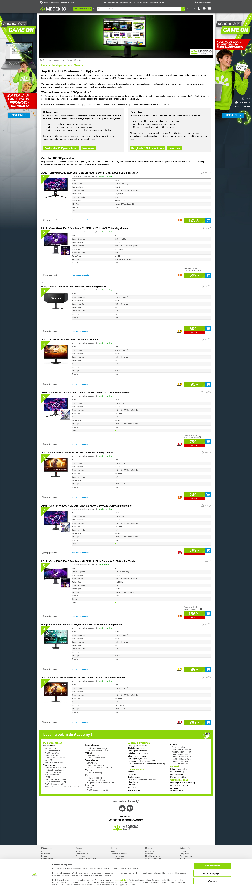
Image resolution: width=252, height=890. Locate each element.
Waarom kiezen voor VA (181, 749)
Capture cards (134, 790)
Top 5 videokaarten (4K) (54, 784)
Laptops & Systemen (139, 742)
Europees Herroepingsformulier (87, 859)
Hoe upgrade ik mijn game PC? (141, 761)
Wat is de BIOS (176, 790)
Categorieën (185, 848)
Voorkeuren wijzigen (210, 873)
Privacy (44, 856)
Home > (45, 65)
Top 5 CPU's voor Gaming (55, 758)
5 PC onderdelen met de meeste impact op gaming (146, 765)
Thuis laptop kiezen (136, 748)
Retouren (79, 851)
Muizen (131, 772)
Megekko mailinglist (152, 856)
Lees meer (88, 148)
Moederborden (92, 745)
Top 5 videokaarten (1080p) (56, 779)
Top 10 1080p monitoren (182, 757)
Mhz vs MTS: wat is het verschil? (100, 768)
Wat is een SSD (93, 755)
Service (79, 848)
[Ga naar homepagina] (56, 9)
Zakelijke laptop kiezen (138, 753)
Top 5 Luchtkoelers (94, 778)
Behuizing (89, 785)
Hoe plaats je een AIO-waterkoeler (100, 783)
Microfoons (133, 782)
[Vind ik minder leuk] (129, 808)
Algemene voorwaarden (154, 859)
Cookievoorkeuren (48, 859)
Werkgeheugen (92, 760)
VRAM (47, 777)
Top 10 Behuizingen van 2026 (99, 790)
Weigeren (212, 881)
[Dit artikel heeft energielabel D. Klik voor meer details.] (179, 669)
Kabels (182, 859)
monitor (173, 744)
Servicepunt (80, 856)
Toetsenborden (134, 777)
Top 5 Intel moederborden (97, 748)
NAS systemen (176, 774)
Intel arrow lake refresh (54, 762)
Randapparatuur (136, 769)
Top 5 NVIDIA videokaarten (55, 768)
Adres (113, 851)
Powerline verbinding (179, 777)
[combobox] (139, 9)
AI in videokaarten (52, 775)
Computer (183, 851)
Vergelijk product (50, 220)
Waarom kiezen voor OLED (182, 754)
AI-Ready (174, 788)
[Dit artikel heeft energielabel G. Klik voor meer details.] (179, 444)
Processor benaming (53, 751)
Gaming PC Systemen (137, 758)
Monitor (78, 65)
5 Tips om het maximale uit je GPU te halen (62, 786)
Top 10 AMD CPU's (52, 755)
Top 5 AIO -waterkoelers (96, 780)
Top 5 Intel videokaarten (54, 772)
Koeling (88, 775)
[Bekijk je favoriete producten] (204, 9)
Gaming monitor (178, 747)
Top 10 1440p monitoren (182, 759)
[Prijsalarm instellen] (202, 172)
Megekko (149, 848)
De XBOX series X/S (179, 785)
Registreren (45, 854)
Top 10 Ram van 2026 (95, 765)
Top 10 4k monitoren (180, 761)
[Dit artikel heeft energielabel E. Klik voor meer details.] (179, 331)
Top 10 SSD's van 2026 (96, 758)
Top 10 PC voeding (94, 773)
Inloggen (44, 851)
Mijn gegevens (47, 848)
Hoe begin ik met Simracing (182, 783)
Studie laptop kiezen (137, 756)
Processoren (49, 745)
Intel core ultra (50, 748)
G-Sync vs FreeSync (180, 764)
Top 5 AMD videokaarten (54, 770)
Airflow (89, 788)
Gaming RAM (92, 763)
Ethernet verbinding (178, 769)
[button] (83, 9)
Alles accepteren (212, 866)
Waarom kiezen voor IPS (181, 752)
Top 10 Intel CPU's (52, 753)
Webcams (132, 787)
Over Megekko (150, 851)
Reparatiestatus (82, 854)
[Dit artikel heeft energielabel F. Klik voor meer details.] (179, 220)
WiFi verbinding (177, 772)
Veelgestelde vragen (118, 856)
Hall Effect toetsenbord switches (142, 780)
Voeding (89, 770)
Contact (114, 848)
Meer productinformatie (80, 220)
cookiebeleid (122, 880)
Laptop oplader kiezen (138, 745)
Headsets (132, 774)
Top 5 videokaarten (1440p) (56, 782)
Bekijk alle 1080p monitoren (61, 148)
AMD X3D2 (49, 760)
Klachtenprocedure (118, 859)
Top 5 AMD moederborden (97, 750)
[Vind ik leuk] (122, 808)
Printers (131, 784)
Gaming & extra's (179, 780)
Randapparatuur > (62, 65)
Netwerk (174, 766)
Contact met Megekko (119, 854)
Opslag (88, 753)
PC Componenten (52, 742)
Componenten (185, 854)
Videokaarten (49, 765)
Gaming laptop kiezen (137, 750)
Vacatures (149, 854)
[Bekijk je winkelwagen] (209, 9)
